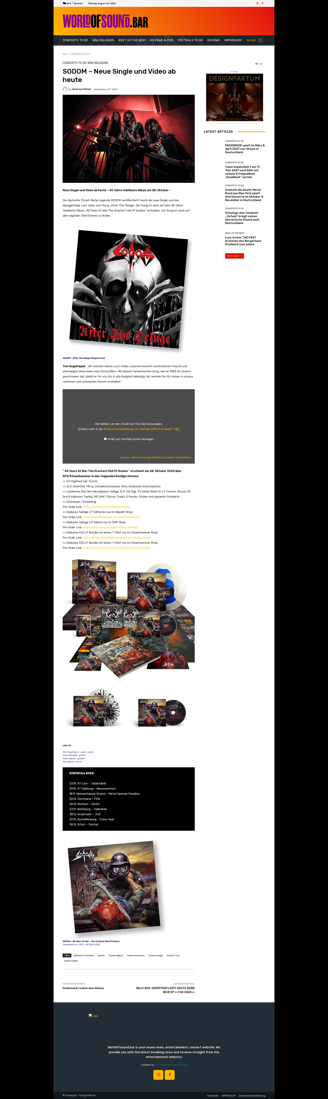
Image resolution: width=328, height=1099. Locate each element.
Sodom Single (155, 955)
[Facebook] (262, 3)
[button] (256, 40)
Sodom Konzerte (136, 955)
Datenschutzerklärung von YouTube (141, 429)
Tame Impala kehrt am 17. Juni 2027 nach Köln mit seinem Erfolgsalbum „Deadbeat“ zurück (242, 172)
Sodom (101, 955)
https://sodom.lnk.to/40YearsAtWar (107, 507)
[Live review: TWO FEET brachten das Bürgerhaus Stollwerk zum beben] (213, 239)
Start (65, 54)
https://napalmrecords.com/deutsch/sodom (112, 517)
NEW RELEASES (98, 63)
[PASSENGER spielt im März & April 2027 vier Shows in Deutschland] (213, 147)
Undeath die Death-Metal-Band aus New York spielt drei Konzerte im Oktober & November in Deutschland (244, 195)
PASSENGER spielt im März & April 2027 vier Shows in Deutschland (245, 149)
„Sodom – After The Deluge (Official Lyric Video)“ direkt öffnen (155, 457)
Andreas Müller (81, 89)
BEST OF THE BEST (235, 233)
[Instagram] (257, 3)
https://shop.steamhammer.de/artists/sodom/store (117, 537)
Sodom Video (71, 960)
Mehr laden (233, 255)
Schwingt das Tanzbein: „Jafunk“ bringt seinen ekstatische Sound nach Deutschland (242, 218)
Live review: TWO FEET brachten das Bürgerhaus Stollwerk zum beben (243, 241)
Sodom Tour (173, 955)
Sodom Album (116, 955)
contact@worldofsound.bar (171, 1064)
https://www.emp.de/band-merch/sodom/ (111, 527)
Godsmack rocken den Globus (83, 988)
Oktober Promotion (84, 955)
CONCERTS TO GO (80, 54)
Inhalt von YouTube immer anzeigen (130, 439)
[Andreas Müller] (66, 89)
